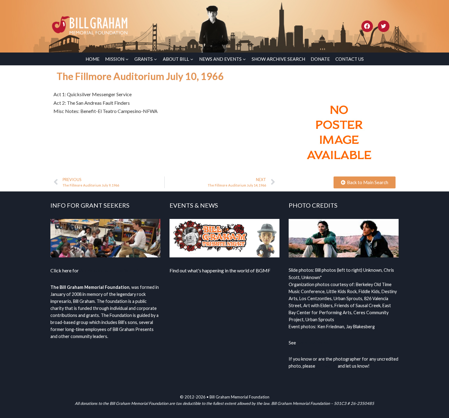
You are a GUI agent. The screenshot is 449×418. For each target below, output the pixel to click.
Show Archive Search (278, 59)
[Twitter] (383, 26)
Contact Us (349, 59)
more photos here (315, 342)
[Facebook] (367, 26)
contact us (326, 366)
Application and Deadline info (110, 270)
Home (93, 59)
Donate (320, 59)
